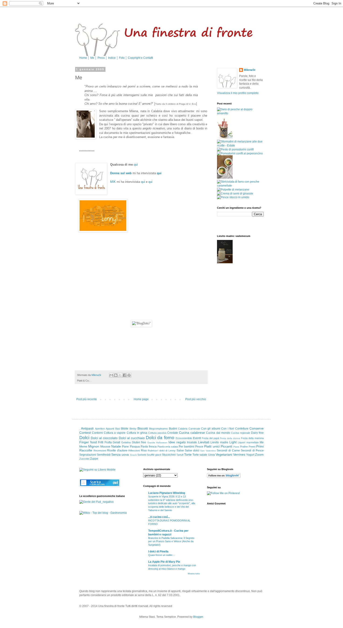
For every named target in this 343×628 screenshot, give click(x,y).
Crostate (172, 432)
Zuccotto (84, 458)
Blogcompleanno (158, 428)
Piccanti (226, 446)
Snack (133, 455)
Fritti (100, 442)
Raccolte (85, 450)
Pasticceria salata (168, 446)
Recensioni (100, 450)
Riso (144, 450)
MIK (113, 182)
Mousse (105, 446)
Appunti (110, 428)
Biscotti (142, 428)
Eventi (197, 438)
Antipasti (87, 428)
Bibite (124, 428)
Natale (116, 446)
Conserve (256, 428)
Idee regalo (177, 442)
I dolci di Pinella (158, 551)
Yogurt (250, 454)
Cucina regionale (240, 432)
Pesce (199, 446)
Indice (112, 57)
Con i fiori (227, 428)
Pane (125, 446)
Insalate (192, 442)
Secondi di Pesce (252, 450)
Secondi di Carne (228, 450)
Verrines (239, 454)
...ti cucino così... (159, 517)
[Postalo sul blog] (115, 375)
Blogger (198, 616)
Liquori (241, 442)
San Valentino (208, 450)
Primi (260, 446)
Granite (151, 442)
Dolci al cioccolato (104, 438)
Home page (141, 399)
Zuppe (94, 458)
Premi (252, 446)
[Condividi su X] (120, 375)
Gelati (116, 442)
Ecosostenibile (184, 438)
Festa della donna (230, 438)
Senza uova (120, 454)
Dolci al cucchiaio (132, 438)
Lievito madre (219, 442)
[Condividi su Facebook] (124, 375)
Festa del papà (210, 438)
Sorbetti (141, 454)
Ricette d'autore (117, 450)
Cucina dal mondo (218, 432)
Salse (180, 450)
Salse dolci (192, 450)
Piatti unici (211, 446)
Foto (122, 57)
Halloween (161, 442)
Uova (211, 454)
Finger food (88, 442)
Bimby (133, 428)
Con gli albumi (210, 428)
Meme (83, 446)
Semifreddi (104, 454)
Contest (85, 432)
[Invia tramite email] (111, 375)
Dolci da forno (160, 437)
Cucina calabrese (192, 432)
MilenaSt (249, 70)
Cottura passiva (157, 432)
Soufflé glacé (154, 454)
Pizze (236, 446)
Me (92, 57)
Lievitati (203, 442)
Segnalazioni (87, 454)
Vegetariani (224, 454)
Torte (188, 454)
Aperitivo (100, 428)
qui (136, 164)
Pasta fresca (149, 446)
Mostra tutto (194, 573)
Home (83, 57)
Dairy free (257, 432)
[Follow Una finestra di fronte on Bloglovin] (224, 477)
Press (101, 57)
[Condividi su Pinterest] (129, 375)
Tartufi (179, 454)
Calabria (182, 428)
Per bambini (186, 446)
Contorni (97, 432)
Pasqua (135, 446)
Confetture (241, 428)
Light (233, 442)
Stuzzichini (169, 454)
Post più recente (86, 399)
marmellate (252, 442)
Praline (244, 446)
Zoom (259, 454)
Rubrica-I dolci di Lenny (161, 450)
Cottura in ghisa (137, 432)
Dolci (84, 437)
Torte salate (199, 454)
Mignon (93, 446)
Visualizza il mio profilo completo (238, 93)
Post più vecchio (195, 399)
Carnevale (194, 428)
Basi (117, 428)
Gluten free (139, 442)
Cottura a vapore (115, 432)
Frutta (108, 442)
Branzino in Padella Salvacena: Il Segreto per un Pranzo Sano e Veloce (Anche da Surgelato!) (171, 541)
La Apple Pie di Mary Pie (164, 561)
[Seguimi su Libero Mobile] (97, 469)
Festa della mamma (252, 438)
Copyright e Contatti (140, 57)
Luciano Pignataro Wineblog (166, 493)
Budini (173, 428)
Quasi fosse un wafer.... (161, 555)
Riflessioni (134, 450)
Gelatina (126, 442)
